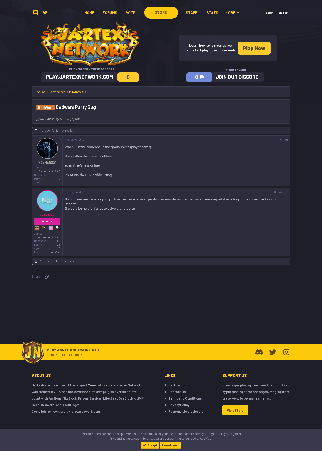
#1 (286, 139)
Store (161, 12)
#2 (280, 191)
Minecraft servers (101, 385)
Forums (110, 12)
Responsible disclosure (186, 411)
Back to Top (177, 385)
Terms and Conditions (185, 398)
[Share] (281, 139)
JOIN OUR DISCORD (237, 77)
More (231, 12)
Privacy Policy (178, 405)
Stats (212, 12)
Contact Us (177, 392)
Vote (130, 12)
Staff (191, 12)
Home (89, 12)
